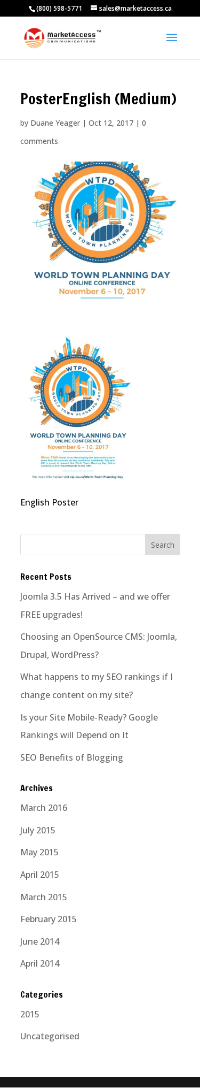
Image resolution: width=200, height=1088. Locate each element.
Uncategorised (49, 1036)
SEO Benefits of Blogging (71, 757)
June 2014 (39, 941)
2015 (29, 1014)
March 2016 (43, 808)
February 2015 (48, 919)
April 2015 (39, 874)
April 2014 (39, 963)
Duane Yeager (55, 123)
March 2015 (43, 897)
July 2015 (37, 830)
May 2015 (39, 852)
